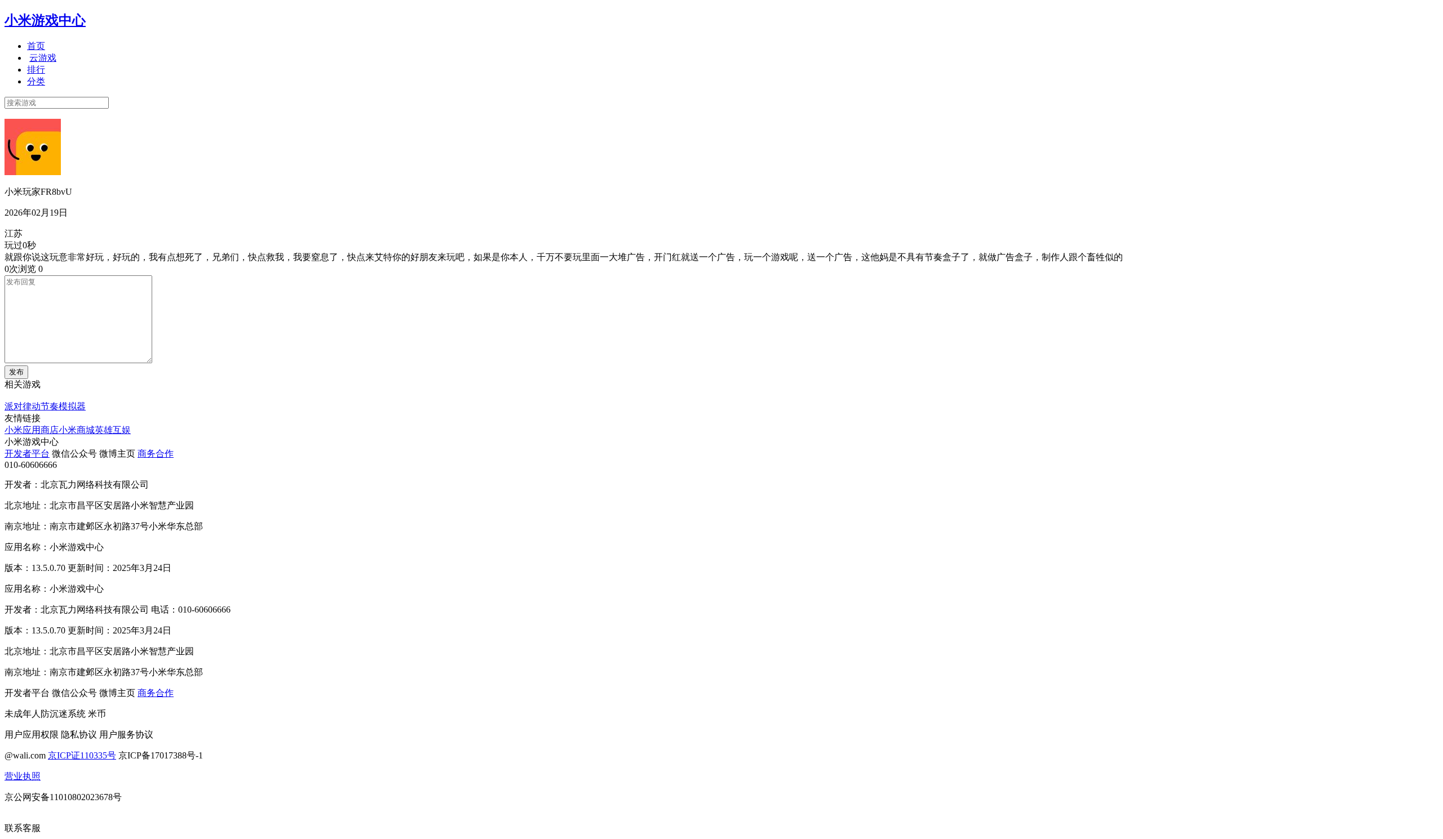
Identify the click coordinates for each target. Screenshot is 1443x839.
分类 (36, 81)
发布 (16, 372)
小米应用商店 (32, 430)
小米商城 (77, 430)
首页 (36, 46)
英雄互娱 (113, 430)
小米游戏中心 (45, 20)
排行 (36, 69)
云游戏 (42, 58)
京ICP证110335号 (82, 755)
